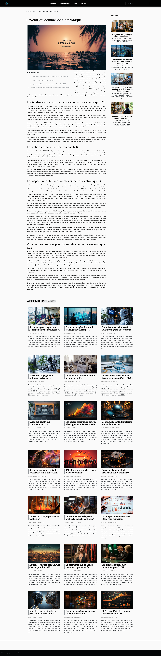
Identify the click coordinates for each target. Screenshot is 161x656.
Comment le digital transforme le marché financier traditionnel (117, 424)
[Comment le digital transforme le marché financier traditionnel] (117, 410)
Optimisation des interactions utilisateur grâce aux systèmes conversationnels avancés (117, 330)
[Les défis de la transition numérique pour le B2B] (117, 553)
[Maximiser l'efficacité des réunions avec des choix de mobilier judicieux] (122, 79)
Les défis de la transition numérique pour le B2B (114, 566)
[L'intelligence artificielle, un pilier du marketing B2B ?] (44, 599)
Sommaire (34, 73)
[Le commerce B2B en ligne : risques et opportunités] (80, 553)
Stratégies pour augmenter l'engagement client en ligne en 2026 (44, 330)
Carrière (52, 3)
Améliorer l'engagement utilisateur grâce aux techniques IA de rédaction (42, 378)
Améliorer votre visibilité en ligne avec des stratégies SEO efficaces (116, 378)
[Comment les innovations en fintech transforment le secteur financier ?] (122, 51)
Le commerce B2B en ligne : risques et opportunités (79, 566)
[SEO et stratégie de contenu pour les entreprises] (117, 599)
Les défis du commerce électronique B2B (42, 80)
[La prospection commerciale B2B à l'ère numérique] (117, 505)
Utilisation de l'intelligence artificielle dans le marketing (79, 517)
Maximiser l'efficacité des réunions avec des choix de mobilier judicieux (122, 89)
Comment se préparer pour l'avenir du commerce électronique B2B (50, 87)
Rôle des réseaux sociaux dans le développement (81, 471)
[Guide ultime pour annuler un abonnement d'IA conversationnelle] (80, 364)
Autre (83, 3)
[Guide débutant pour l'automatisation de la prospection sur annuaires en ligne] (44, 410)
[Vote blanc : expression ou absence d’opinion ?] (122, 26)
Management (65, 3)
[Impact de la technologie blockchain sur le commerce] (117, 459)
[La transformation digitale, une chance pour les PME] (44, 553)
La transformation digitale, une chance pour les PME (44, 566)
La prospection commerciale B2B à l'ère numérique (116, 517)
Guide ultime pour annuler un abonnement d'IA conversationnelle (80, 378)
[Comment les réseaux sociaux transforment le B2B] (80, 599)
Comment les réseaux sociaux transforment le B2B (80, 612)
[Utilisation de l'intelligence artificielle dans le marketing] (80, 505)
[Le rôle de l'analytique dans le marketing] (44, 505)
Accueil (28, 11)
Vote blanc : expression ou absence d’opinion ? (122, 35)
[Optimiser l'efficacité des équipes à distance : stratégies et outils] (122, 108)
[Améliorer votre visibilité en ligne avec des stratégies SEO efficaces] (117, 364)
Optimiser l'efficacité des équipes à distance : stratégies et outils (122, 118)
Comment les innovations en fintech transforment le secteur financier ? (122, 62)
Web (75, 3)
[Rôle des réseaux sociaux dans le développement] (80, 459)
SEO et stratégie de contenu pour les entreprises (116, 612)
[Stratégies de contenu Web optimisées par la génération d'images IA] (44, 459)
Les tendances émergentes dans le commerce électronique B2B (49, 76)
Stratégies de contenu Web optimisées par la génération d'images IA (43, 472)
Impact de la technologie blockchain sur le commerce (115, 471)
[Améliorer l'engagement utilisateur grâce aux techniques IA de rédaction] (44, 364)
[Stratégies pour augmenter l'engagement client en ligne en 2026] (44, 316)
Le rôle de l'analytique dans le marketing (44, 517)
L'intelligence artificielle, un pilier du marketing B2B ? (42, 612)
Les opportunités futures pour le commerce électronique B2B (48, 84)
